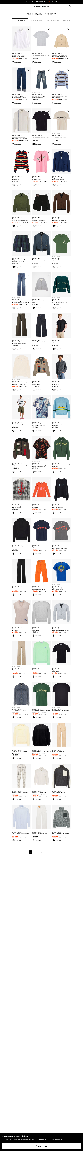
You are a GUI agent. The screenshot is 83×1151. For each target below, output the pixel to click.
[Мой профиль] (70, 6)
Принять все (41, 1146)
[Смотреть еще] (53, 852)
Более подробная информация (53, 1139)
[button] (41, 1142)
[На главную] (41, 7)
